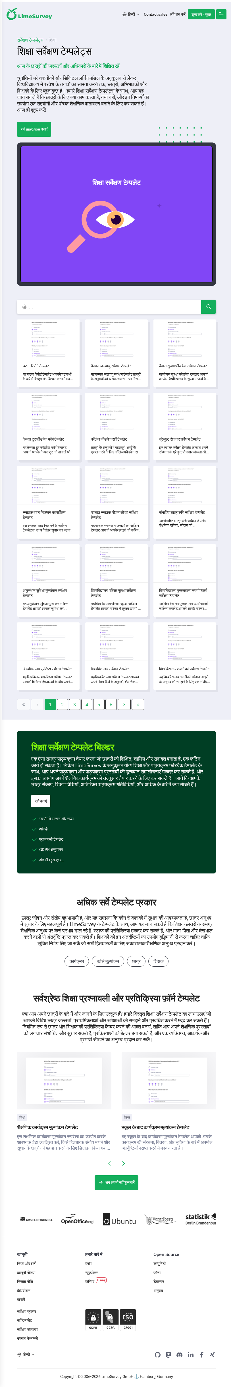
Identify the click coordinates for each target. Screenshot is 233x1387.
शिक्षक (158, 961)
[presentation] (109, 1163)
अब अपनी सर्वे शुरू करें (120, 1182)
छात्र (136, 961)
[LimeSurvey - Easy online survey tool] (29, 14)
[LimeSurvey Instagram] (212, 1354)
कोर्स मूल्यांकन (108, 961)
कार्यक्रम (77, 961)
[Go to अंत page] (138, 704)
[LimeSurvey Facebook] (201, 1354)
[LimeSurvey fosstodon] (168, 1354)
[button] (221, 14)
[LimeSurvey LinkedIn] (190, 1354)
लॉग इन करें (177, 14)
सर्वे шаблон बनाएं (34, 129)
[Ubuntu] (110, 1219)
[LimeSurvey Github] (157, 1354)
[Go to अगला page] (124, 704)
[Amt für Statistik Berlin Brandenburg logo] (193, 1219)
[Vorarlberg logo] (151, 1219)
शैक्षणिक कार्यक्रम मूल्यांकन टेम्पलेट (47, 1127)
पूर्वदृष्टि (119, 214)
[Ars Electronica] (27, 1219)
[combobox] (116, 307)
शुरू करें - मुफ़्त (201, 14)
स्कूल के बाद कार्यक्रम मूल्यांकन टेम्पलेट (155, 1127)
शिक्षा (22, 1117)
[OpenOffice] (69, 1219)
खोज (208, 307)
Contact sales (155, 14)
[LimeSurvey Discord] (179, 1354)
